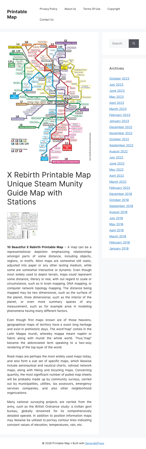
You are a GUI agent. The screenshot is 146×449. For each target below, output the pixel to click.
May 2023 (116, 97)
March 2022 (117, 182)
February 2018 (119, 242)
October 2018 (119, 200)
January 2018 (119, 248)
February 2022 (119, 188)
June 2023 (117, 90)
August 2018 (118, 212)
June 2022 (116, 163)
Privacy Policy (48, 9)
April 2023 (116, 103)
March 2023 (118, 109)
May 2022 (116, 169)
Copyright (114, 9)
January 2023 (119, 121)
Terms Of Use (91, 9)
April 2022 (116, 175)
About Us (70, 9)
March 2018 (117, 236)
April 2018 (116, 230)
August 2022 (118, 151)
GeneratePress (94, 443)
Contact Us (47, 19)
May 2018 (116, 224)
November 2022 (120, 133)
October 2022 (119, 139)
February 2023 (119, 115)
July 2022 (116, 157)
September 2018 (121, 206)
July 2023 (116, 84)
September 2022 (121, 145)
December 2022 (120, 127)
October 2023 (119, 78)
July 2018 (116, 218)
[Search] (134, 43)
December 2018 (120, 194)
